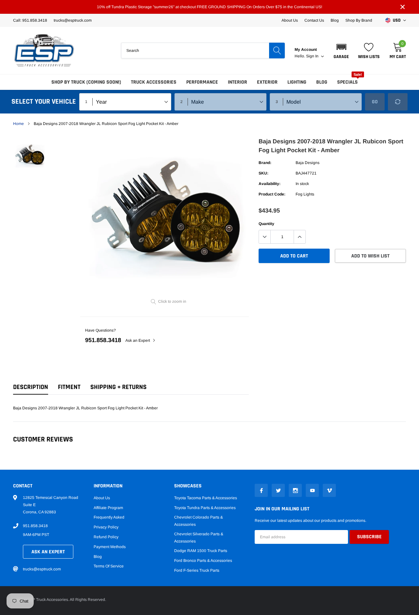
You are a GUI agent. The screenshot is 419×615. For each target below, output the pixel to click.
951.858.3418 (103, 340)
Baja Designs (307, 162)
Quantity (266, 223)
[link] (30, 156)
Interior (237, 82)
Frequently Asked (109, 517)
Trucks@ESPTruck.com (73, 20)
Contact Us (314, 20)
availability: (270, 183)
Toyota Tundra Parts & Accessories (205, 507)
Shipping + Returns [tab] (118, 387)
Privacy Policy (106, 527)
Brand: (265, 162)
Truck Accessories (153, 82)
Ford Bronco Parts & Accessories (203, 560)
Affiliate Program (108, 507)
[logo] (44, 50)
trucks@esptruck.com (42, 569)
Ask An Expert (48, 551)
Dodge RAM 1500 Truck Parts (200, 550)
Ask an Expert (138, 340)
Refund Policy (106, 537)
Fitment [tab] (69, 387)
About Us (290, 20)
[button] (341, 50)
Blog (335, 20)
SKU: (263, 173)
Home (18, 123)
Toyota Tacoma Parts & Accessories (205, 498)
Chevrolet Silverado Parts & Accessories (198, 537)
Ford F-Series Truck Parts (196, 570)
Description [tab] (30, 387)
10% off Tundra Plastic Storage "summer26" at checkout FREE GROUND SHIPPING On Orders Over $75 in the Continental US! (209, 7)
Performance (202, 82)
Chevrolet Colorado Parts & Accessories (198, 521)
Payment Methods (110, 546)
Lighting (296, 82)
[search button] (277, 50)
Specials (347, 82)
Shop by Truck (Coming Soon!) (86, 82)
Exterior (267, 82)
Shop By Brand (358, 20)
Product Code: (272, 194)
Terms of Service (109, 566)
